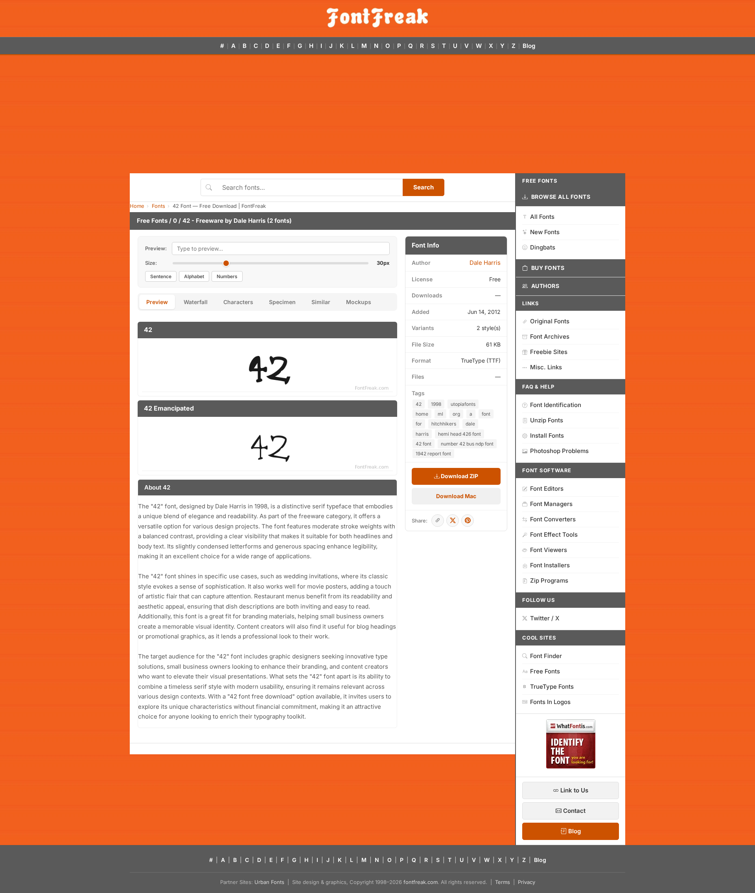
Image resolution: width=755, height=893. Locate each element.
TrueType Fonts (552, 686)
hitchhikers (443, 424)
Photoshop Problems (559, 451)
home (422, 414)
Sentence (160, 276)
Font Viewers (548, 550)
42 (419, 404)
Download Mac (456, 496)
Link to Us (573, 790)
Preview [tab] (157, 302)
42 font (423, 444)
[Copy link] (437, 520)
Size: (151, 263)
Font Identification (555, 405)
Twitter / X (545, 618)
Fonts (158, 206)
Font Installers (550, 565)
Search (423, 187)
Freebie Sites (548, 352)
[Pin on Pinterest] (467, 520)
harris (422, 434)
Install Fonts (547, 435)
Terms (502, 882)
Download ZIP (459, 476)
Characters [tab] (238, 302)
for (419, 424)
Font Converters (553, 519)
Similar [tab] (320, 302)
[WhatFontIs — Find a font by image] (570, 766)
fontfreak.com (420, 882)
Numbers (227, 276)
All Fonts (542, 216)
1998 (436, 404)
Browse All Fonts (561, 196)
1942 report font (433, 454)
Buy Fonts (548, 267)
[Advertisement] (377, 114)
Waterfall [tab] (196, 302)
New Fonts (545, 232)
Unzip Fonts (546, 420)
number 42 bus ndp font (467, 444)
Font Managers (551, 504)
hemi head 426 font (459, 434)
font (486, 414)
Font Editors (546, 488)
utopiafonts (463, 404)
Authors (545, 285)
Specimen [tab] (282, 302)
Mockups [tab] (358, 302)
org (456, 414)
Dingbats (542, 247)
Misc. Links (546, 367)
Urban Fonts (269, 882)
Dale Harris (249, 220)
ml (440, 414)
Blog (529, 46)
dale (470, 424)
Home (137, 206)
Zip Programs (549, 580)
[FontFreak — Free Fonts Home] (377, 18)
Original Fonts (549, 321)
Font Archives (549, 336)
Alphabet (194, 276)
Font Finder (546, 656)
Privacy (526, 882)
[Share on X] (452, 520)
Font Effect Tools (554, 534)
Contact (574, 810)
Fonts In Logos (550, 702)
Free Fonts (152, 220)
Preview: (156, 248)
